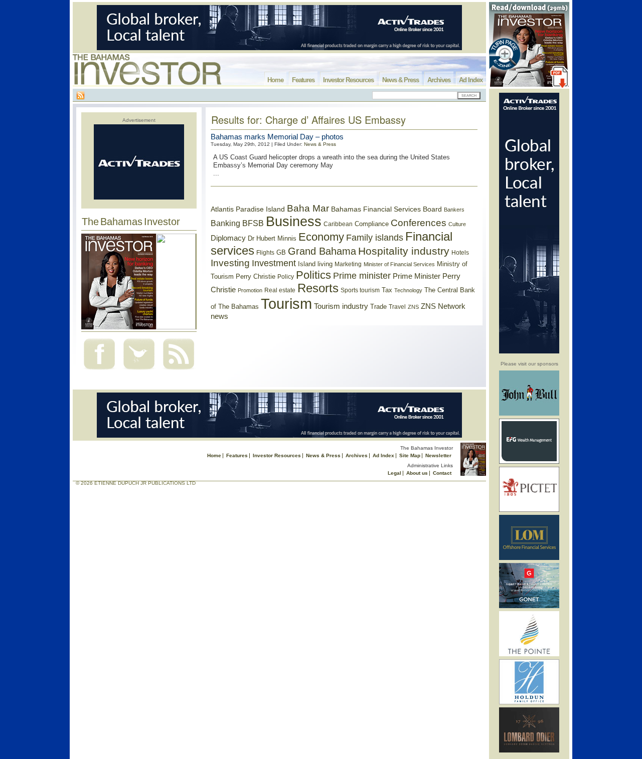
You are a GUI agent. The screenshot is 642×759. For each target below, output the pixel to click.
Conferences (418, 223)
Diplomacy (228, 238)
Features (303, 80)
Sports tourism (360, 290)
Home (275, 80)
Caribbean (338, 224)
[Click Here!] (529, 414)
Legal (394, 473)
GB (281, 252)
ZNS (413, 307)
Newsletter (438, 455)
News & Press (400, 80)
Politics (313, 275)
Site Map (409, 455)
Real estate (279, 290)
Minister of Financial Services (399, 264)
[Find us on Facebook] (99, 370)
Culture (457, 224)
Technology (408, 290)
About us (417, 473)
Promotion (250, 290)
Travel (397, 306)
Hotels (460, 252)
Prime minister (362, 275)
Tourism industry (341, 306)
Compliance (372, 224)
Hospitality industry (403, 251)
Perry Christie (255, 276)
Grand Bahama (322, 251)
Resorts (318, 288)
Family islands (374, 238)
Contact (442, 473)
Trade (378, 306)
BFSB (253, 223)
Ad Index (471, 80)
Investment (274, 263)
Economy (321, 237)
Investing (230, 263)
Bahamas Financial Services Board (386, 209)
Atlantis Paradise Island (248, 209)
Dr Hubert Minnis (272, 238)
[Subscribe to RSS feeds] (178, 370)
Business (294, 221)
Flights (265, 252)
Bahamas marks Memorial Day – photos (277, 136)
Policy (285, 277)
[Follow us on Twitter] (139, 370)
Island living (315, 264)
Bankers (454, 210)
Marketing (348, 264)
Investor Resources (348, 80)
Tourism (286, 303)
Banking (225, 223)
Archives (438, 80)
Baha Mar (308, 208)
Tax (387, 290)
